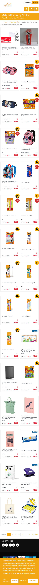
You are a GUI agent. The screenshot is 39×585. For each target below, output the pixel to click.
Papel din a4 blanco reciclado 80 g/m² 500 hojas (9, 483)
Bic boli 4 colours (25, 316)
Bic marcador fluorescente (9, 215)
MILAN (22, 353)
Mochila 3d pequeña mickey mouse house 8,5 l (9, 182)
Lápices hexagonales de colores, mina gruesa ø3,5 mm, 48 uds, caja (28, 350)
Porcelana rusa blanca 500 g (28, 450)
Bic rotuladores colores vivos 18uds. (28, 115)
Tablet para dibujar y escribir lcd (9, 383)
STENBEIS (4, 487)
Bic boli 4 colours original (28, 282)
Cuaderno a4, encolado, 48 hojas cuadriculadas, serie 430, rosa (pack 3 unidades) (29, 417)
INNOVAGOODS (5, 387)
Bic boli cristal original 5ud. (28, 249)
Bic (22, 85)
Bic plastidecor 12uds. (27, 383)
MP (2, 52)
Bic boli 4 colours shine (8, 349)
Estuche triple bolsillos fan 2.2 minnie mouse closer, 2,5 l (9, 82)
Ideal (22, 52)
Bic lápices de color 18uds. (28, 81)
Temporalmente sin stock (29, 427)
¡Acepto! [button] (14, 580)
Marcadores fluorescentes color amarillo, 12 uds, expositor (28, 518)
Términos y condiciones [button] (28, 573)
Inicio (5, 22)
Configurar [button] (33, 580)
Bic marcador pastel (26, 215)
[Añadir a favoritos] (17, 52)
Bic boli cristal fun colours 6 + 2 (9, 249)
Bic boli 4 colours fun (7, 316)
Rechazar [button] (23, 580)
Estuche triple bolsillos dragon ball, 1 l (10, 115)
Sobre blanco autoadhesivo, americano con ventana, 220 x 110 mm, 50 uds (10, 49)
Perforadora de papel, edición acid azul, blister (29, 483)
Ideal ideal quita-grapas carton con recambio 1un (28, 48)
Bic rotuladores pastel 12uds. (9, 148)
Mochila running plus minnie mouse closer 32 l (29, 149)
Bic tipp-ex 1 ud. (25, 182)
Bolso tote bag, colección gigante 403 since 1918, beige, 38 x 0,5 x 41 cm (9, 518)
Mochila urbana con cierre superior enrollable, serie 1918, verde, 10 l (9, 417)
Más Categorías (14, 22)
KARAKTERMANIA (6, 85)
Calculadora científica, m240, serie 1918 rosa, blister (9, 450)
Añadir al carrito (10, 59)
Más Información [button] (6, 580)
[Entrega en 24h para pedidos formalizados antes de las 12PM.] (37, 62)
